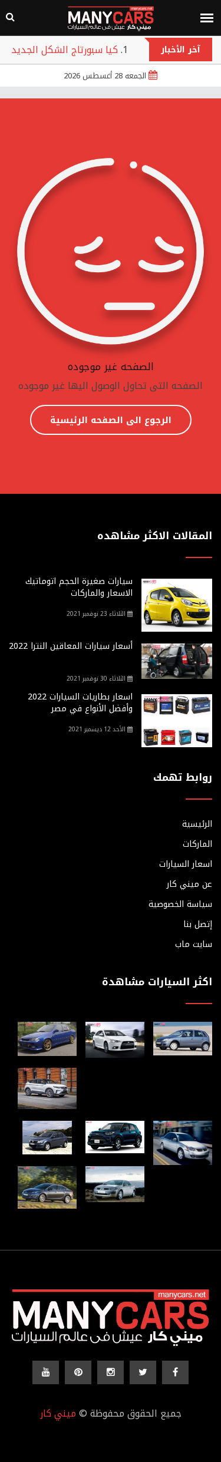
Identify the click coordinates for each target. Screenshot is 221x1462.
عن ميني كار (189, 884)
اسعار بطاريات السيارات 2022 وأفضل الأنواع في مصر (80, 703)
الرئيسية (197, 824)
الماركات (197, 844)
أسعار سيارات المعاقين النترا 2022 (71, 646)
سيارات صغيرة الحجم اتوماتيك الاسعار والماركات (79, 587)
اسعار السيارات (185, 864)
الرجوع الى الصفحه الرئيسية (110, 420)
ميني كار (58, 1413)
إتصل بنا (197, 925)
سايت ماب (193, 945)
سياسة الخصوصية (180, 904)
